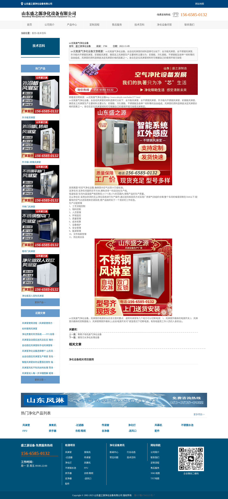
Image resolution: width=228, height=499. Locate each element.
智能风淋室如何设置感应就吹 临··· (38, 362)
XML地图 (155, 473)
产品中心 (72, 24)
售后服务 (117, 24)
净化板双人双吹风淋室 (33, 296)
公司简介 (49, 24)
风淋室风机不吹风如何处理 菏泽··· (38, 368)
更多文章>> (40, 380)
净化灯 (132, 425)
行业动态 (131, 452)
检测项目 (70, 445)
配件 (157, 431)
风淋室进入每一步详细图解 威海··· (38, 373)
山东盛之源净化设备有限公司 (38, 4)
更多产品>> (40, 302)
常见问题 (114, 457)
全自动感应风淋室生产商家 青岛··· (38, 356)
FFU (24, 431)
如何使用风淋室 (29, 329)
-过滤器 (79, 425)
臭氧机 (52, 425)
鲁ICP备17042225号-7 (144, 495)
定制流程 (94, 24)
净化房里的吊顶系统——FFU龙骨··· (39, 334)
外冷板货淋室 (28, 117)
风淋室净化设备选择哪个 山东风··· (38, 351)
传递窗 (105, 425)
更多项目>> (199, 414)
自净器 (105, 431)
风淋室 (26, 425)
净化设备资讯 (117, 445)
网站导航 (156, 445)
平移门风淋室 (28, 207)
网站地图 (199, 4)
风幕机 (158, 425)
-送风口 (132, 431)
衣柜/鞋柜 (80, 431)
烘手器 (52, 431)
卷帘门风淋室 (28, 251)
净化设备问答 (164, 24)
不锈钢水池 (187, 425)
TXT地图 (155, 478)
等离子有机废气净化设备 (90, 334)
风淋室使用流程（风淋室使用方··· (38, 323)
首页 (29, 24)
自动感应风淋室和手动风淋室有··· (38, 345)
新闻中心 (114, 452)
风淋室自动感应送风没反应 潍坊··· (38, 340)
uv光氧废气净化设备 (96, 97)
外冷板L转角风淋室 (31, 162)
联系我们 (189, 24)
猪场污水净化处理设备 (88, 337)
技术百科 (139, 24)
